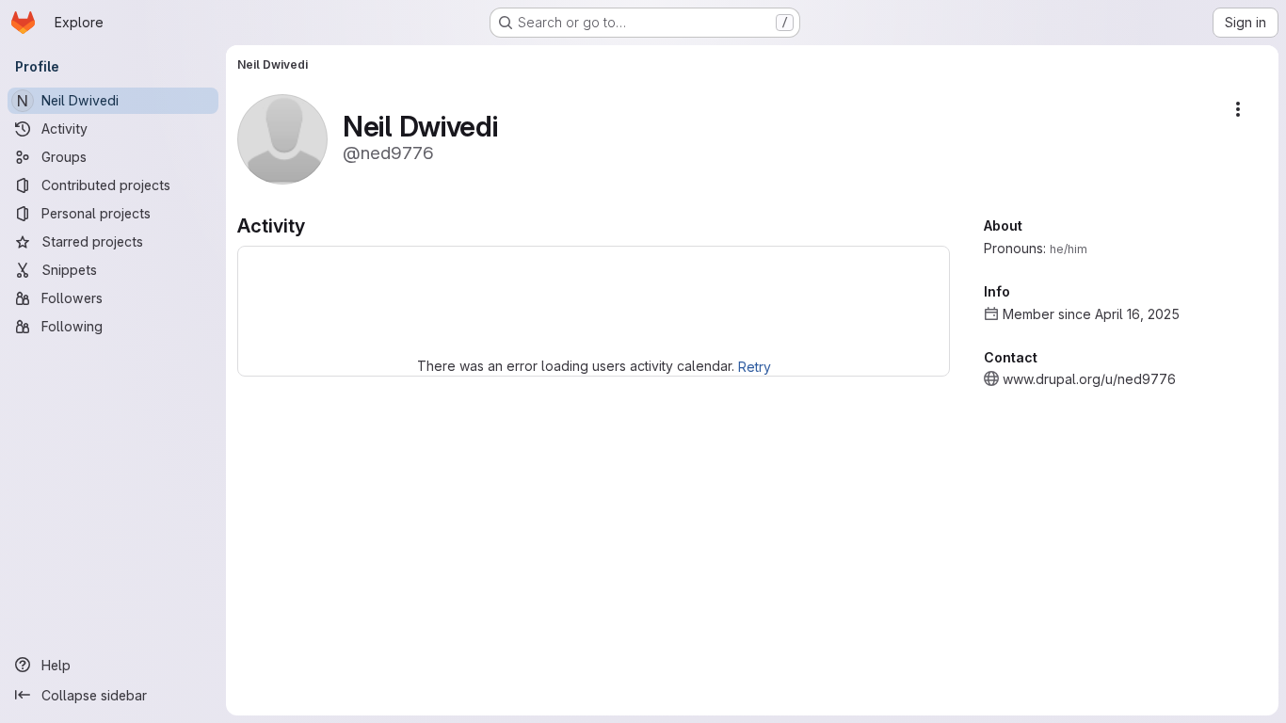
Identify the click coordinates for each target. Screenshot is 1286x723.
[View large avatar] (282, 138)
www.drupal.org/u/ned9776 (1089, 379)
